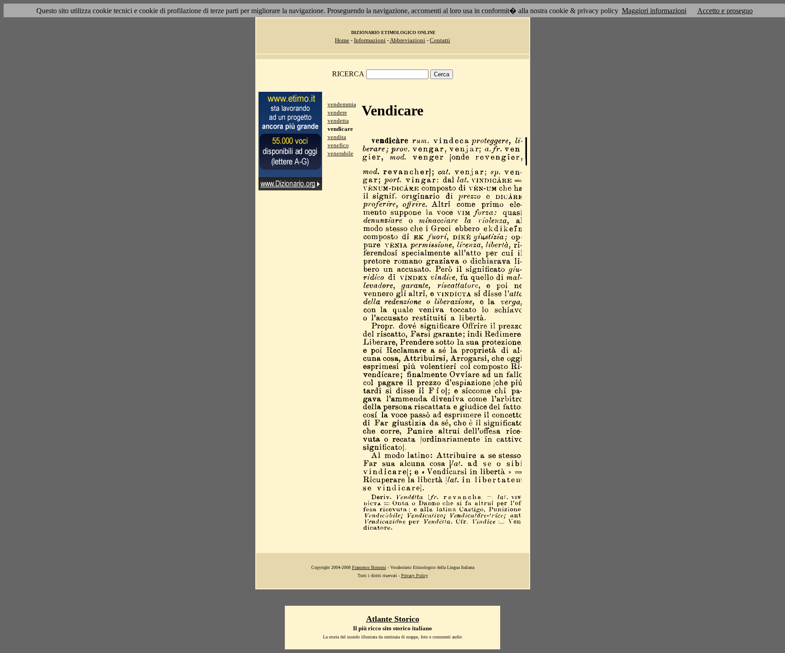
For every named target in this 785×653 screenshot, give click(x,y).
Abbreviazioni (407, 40)
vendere (337, 112)
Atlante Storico (392, 618)
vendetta (338, 120)
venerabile (340, 153)
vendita (337, 137)
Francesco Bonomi (369, 567)
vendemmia (342, 104)
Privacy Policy (414, 575)
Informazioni (370, 40)
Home (342, 40)
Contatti (440, 40)
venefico (338, 145)
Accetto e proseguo (725, 11)
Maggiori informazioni (654, 11)
